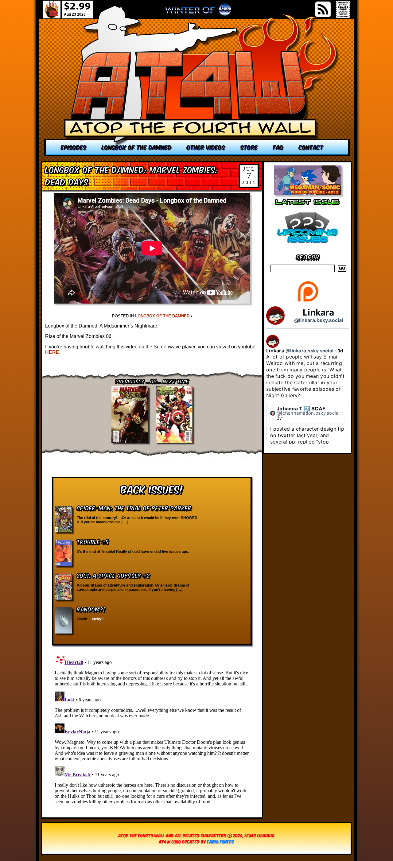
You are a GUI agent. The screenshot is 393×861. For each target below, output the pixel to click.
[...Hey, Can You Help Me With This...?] (198, 12)
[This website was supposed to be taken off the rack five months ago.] (197, 81)
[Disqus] (152, 728)
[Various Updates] (307, 247)
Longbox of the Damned (162, 316)
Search (307, 256)
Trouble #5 (93, 541)
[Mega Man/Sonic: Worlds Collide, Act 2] (307, 193)
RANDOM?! (91, 609)
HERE (52, 352)
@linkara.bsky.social (318, 320)
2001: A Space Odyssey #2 (113, 575)
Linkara (318, 312)
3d (340, 350)
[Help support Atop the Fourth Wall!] (307, 301)
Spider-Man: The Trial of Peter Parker (134, 507)
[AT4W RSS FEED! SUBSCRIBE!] (323, 9)
